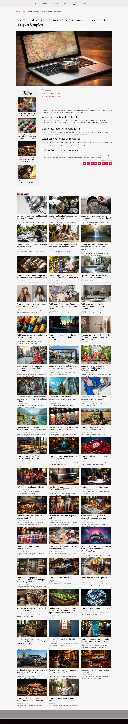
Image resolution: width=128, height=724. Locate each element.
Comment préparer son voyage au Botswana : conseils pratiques (95, 428)
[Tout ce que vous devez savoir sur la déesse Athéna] (32, 597)
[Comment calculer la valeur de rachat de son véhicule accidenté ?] (27, 149)
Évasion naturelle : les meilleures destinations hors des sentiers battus (94, 247)
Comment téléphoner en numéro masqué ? (94, 457)
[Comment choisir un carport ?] (64, 566)
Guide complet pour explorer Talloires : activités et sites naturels (31, 428)
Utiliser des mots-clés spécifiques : (53, 96)
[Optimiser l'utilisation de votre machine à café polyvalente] (96, 264)
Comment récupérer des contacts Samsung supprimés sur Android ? (95, 640)
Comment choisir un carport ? (61, 577)
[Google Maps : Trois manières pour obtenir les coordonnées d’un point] (27, 125)
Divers (84, 3)
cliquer (84, 124)
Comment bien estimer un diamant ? (96, 608)
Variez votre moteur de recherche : (53, 93)
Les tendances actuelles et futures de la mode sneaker (63, 547)
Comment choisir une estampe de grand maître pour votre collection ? (32, 276)
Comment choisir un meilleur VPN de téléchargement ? (63, 457)
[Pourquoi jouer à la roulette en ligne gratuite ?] (96, 659)
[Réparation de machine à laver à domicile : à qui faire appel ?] (96, 386)
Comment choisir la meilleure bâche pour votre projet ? (32, 246)
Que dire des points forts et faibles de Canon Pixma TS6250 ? (63, 488)
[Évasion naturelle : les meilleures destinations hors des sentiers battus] (96, 234)
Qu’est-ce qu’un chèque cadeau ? (30, 487)
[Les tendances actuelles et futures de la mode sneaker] (64, 535)
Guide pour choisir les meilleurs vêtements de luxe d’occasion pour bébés (63, 306)
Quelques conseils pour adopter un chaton (27, 114)
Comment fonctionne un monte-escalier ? (62, 699)
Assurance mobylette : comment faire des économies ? (62, 671)
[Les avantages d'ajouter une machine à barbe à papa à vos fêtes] (64, 264)
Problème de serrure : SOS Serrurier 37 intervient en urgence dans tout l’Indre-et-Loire (95, 337)
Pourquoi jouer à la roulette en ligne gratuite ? (95, 671)
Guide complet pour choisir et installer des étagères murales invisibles (93, 306)
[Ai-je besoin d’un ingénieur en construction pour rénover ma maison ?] (96, 505)
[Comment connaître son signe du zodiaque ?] (27, 172)
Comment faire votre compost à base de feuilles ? (30, 517)
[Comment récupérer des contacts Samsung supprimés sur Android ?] (96, 628)
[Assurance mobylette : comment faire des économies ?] (64, 659)
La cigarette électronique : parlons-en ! (63, 517)
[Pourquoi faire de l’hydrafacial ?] (64, 628)
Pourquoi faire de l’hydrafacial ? (62, 639)
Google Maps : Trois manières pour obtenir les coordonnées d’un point (27, 136)
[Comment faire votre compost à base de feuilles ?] (32, 505)
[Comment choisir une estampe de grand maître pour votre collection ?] (32, 264)
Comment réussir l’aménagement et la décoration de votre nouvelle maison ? (31, 458)
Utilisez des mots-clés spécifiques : (53, 103)
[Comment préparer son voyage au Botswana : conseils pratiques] (96, 416)
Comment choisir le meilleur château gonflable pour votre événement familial (93, 368)
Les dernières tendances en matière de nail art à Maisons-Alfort (63, 428)
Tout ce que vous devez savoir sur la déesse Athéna (32, 609)
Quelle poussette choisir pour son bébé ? (94, 578)
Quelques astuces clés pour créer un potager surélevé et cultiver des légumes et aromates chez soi (64, 610)
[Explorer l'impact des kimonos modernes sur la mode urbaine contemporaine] (32, 355)
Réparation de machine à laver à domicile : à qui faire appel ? (94, 398)
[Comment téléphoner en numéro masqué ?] (96, 445)
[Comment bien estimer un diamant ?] (96, 597)
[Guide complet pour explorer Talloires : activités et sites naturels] (32, 416)
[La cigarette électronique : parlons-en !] (64, 505)
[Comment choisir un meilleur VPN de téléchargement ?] (64, 445)
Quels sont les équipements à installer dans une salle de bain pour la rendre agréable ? (31, 579)
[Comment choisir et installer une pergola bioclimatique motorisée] (64, 355)
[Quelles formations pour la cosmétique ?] (32, 535)
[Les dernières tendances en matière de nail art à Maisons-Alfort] (64, 416)
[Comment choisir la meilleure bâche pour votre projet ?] (32, 234)
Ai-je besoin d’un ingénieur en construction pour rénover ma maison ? (93, 518)
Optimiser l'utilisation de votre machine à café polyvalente (93, 276)
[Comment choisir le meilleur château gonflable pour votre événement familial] (96, 355)
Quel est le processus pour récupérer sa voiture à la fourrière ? (32, 671)
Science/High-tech (74, 3)
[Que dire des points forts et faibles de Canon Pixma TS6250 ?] (64, 476)
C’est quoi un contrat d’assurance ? (95, 487)
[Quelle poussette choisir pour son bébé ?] (96, 566)
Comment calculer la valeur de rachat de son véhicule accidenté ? (27, 159)
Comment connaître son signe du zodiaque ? (27, 182)
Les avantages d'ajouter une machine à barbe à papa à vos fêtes (63, 276)
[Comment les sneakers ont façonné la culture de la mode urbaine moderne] (64, 324)
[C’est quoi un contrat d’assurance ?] (96, 476)
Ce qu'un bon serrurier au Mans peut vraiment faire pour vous (32, 217)
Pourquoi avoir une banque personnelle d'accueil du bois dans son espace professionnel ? (31, 641)
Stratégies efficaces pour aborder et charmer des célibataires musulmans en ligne (32, 399)
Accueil (18, 11)
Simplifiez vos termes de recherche (53, 100)
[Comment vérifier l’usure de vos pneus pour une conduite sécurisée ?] (96, 205)
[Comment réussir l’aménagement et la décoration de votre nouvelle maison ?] (32, 445)
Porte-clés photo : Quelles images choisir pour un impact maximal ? (63, 246)
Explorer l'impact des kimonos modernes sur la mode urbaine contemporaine (29, 368)
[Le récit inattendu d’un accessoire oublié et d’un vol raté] (64, 205)
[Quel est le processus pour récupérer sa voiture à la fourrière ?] (32, 659)
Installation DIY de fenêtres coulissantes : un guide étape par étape (62, 399)
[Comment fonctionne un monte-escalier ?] (64, 687)
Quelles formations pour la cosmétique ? (28, 547)
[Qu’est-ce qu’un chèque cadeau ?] (32, 476)
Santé (64, 3)
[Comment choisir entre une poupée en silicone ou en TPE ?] (32, 293)
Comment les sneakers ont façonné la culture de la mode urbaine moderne (63, 337)
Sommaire (47, 90)
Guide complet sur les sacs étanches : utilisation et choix (32, 336)
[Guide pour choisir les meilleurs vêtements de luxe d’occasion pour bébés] (64, 293)
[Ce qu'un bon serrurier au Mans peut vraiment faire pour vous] (32, 205)
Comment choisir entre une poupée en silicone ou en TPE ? (31, 305)
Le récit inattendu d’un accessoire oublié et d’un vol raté (63, 217)
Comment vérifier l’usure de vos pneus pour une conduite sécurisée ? (96, 217)
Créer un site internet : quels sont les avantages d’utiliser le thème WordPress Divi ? (96, 548)
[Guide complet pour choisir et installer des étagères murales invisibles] (96, 293)
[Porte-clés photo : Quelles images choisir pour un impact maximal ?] (64, 234)
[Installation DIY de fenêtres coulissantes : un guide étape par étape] (64, 386)
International (55, 3)
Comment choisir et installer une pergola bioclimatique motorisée (62, 367)
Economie (44, 3)
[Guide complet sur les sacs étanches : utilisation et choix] (32, 324)
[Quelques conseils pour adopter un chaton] (27, 104)
